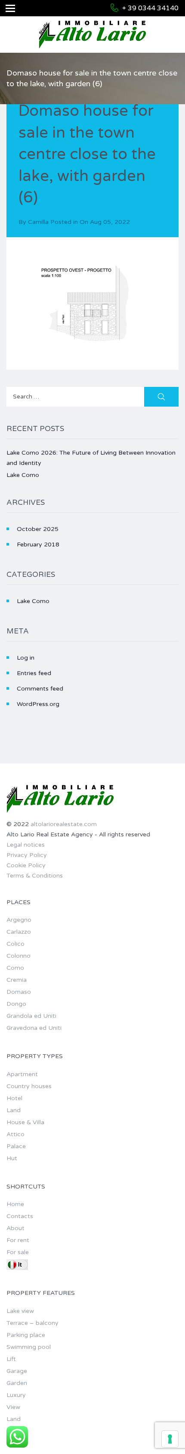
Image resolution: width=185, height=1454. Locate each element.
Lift (11, 1359)
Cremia (16, 979)
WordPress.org (38, 704)
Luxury (16, 1395)
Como (15, 967)
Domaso (18, 991)
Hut (11, 1158)
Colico (15, 943)
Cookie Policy (26, 865)
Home (15, 1204)
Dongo (16, 1004)
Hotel (14, 1098)
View (13, 1407)
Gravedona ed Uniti (34, 1028)
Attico (15, 1134)
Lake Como (22, 475)
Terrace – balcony (32, 1323)
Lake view (20, 1311)
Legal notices (25, 844)
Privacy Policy (26, 855)
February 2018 (38, 544)
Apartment (22, 1074)
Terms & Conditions (34, 875)
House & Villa (25, 1122)
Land (13, 1110)
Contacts (19, 1216)
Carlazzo (18, 931)
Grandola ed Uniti (31, 1016)
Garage (16, 1371)
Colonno (18, 955)
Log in (25, 657)
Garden (16, 1383)
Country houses (29, 1086)
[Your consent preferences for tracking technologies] (170, 1439)
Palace (16, 1146)
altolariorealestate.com (64, 824)
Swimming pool (28, 1347)
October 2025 (38, 529)
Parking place (25, 1335)
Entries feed (34, 673)
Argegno (18, 919)
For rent (17, 1240)
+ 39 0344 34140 (150, 8)
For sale (17, 1252)
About (15, 1228)
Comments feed (40, 688)
